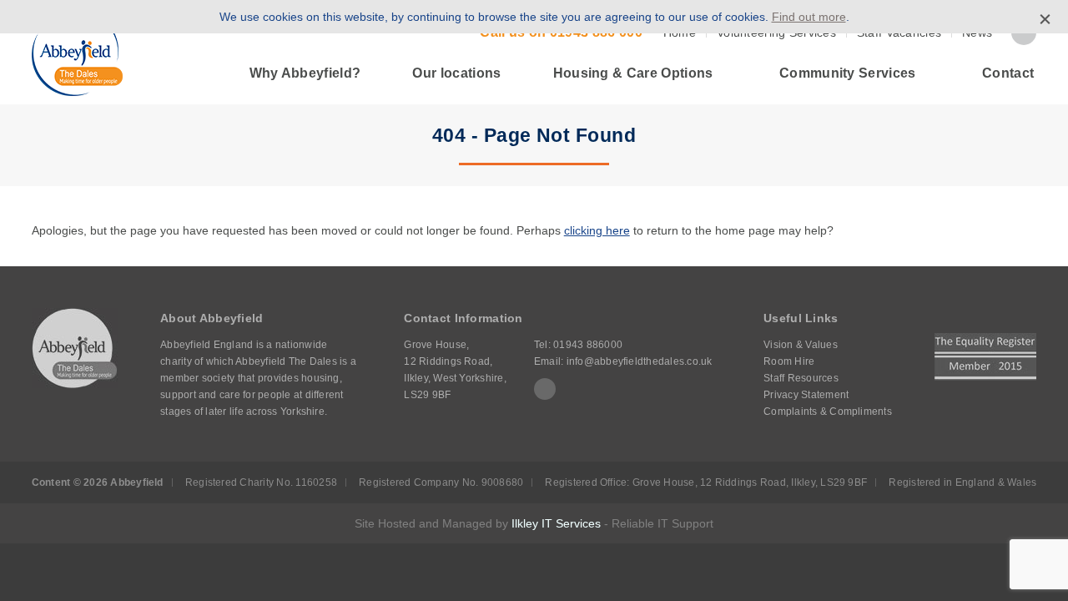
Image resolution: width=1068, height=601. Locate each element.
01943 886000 (587, 345)
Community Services (847, 73)
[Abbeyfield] (77, 53)
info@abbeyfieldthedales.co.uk (640, 361)
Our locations (456, 73)
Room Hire (788, 361)
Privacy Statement (806, 395)
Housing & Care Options (633, 73)
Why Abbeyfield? (305, 73)
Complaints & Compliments (827, 411)
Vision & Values (800, 345)
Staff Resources (801, 378)
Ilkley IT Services (556, 523)
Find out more (809, 16)
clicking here (597, 230)
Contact (1008, 73)
